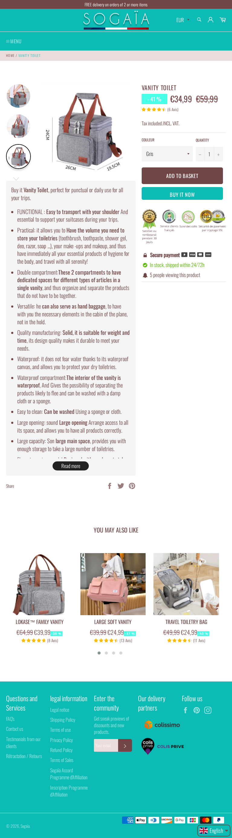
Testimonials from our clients (23, 742)
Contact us (14, 728)
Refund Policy (61, 750)
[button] (99, 653)
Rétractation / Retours (24, 756)
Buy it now (182, 194)
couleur (148, 139)
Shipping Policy (62, 719)
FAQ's (10, 718)
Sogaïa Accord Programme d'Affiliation (69, 774)
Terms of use (60, 729)
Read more (70, 466)
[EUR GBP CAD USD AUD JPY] (182, 20)
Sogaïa (25, 826)
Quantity (202, 140)
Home (10, 55)
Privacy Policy (61, 740)
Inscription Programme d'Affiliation (69, 791)
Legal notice (59, 709)
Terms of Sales (61, 760)
